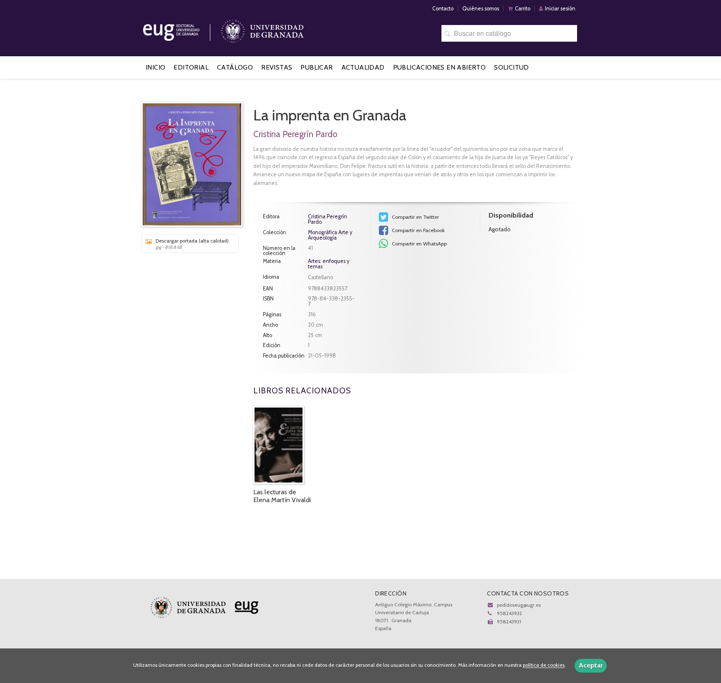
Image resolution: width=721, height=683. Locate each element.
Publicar (316, 67)
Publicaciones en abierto (439, 67)
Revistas (276, 67)
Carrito (522, 8)
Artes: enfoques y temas (328, 264)
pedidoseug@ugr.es (519, 605)
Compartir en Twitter (415, 217)
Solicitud (511, 67)
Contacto (443, 8)
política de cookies (544, 665)
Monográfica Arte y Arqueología (330, 235)
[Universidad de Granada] (262, 29)
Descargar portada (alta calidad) (192, 244)
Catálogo (235, 67)
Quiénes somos (480, 8)
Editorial (191, 67)
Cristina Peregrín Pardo (295, 134)
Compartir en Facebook (418, 230)
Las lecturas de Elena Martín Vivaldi (282, 496)
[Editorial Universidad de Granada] (182, 29)
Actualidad (363, 67)
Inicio (155, 67)
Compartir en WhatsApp (419, 243)
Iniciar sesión (560, 8)
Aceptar (591, 665)
